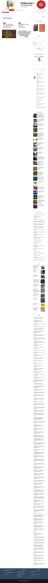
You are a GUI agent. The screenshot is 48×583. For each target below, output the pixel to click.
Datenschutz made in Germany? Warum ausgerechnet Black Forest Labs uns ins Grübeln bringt (40, 173)
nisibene (37, 102)
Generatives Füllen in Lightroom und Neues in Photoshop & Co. (41, 124)
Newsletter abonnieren (34, 571)
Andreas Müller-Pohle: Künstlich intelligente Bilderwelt (41, 143)
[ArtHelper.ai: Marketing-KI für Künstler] (35, 183)
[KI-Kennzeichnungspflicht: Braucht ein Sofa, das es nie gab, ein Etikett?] (35, 188)
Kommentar (35, 69)
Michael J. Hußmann (38, 76)
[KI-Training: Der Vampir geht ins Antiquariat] (35, 130)
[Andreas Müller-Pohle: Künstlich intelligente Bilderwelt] (35, 144)
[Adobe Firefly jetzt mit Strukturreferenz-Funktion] (35, 206)
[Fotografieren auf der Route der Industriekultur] (24, 34)
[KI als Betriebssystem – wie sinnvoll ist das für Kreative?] (35, 169)
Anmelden (39, 48)
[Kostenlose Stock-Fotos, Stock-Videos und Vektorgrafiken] (43, 310)
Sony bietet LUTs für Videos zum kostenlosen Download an (36, 295)
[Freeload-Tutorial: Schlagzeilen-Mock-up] (43, 277)
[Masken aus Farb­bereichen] (43, 272)
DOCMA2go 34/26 (19, 576)
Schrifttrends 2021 (35, 298)
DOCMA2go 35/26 (19, 575)
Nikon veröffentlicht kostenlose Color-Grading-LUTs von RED (36, 285)
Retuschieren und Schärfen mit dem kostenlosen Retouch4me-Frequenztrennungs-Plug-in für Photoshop (36, 290)
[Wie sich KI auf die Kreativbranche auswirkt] (35, 140)
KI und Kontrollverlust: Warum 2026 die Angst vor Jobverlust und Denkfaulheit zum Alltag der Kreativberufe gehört (41, 115)
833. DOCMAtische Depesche (20, 572)
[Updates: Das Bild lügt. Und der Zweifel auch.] (35, 192)
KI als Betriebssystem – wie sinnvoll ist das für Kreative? (41, 168)
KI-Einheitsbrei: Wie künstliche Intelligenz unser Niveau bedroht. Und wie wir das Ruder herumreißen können (41, 134)
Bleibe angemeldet (36, 42)
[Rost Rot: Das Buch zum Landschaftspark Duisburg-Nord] (9, 34)
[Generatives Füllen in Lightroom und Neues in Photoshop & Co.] (35, 125)
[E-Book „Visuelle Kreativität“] (43, 305)
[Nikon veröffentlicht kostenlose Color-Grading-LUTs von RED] (43, 286)
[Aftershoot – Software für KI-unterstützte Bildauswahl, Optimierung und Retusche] (35, 197)
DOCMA (29, 580)
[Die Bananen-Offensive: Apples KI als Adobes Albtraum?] (35, 149)
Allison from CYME (38, 99)
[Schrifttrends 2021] (43, 300)
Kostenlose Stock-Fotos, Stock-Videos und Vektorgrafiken (36, 309)
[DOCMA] (6, 12)
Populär (43, 69)
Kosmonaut (37, 84)
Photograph (37, 80)
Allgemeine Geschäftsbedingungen (36, 574)
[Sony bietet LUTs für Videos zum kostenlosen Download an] (43, 296)
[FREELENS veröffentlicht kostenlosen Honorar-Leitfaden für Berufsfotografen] (43, 267)
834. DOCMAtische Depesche (20, 571)
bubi (36, 72)
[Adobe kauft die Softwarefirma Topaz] (35, 154)
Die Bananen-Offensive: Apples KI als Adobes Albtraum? (41, 148)
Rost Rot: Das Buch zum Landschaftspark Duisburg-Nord (8, 26)
